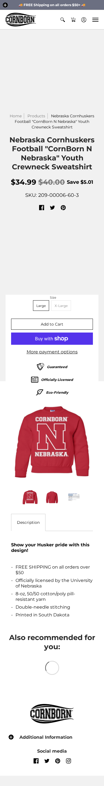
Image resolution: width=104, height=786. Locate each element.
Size (53, 297)
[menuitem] (62, 19)
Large (41, 306)
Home (16, 115)
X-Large (61, 306)
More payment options (52, 351)
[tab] (28, 522)
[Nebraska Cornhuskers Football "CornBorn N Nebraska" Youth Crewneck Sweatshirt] (52, 442)
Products (36, 115)
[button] (5, 5)
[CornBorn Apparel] (21, 19)
